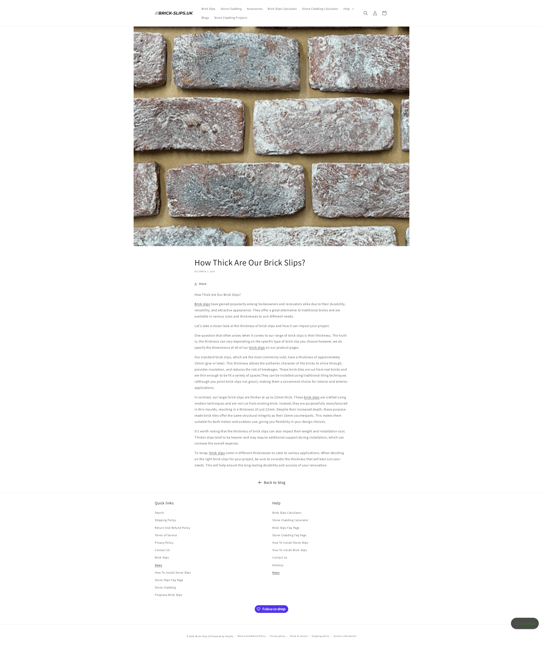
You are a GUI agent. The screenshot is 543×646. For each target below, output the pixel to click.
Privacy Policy (164, 542)
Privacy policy (277, 636)
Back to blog (274, 482)
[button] (348, 8)
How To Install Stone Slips (173, 572)
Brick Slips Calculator (287, 513)
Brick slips (202, 304)
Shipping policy (320, 636)
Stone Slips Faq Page (169, 580)
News (158, 565)
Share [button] (203, 284)
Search (159, 513)
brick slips (257, 347)
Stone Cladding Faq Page (289, 535)
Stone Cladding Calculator (290, 520)
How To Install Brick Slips (289, 550)
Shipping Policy (165, 520)
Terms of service (299, 636)
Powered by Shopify (223, 636)
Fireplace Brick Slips (168, 595)
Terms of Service (166, 535)
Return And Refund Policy (172, 528)
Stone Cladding (165, 587)
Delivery (277, 565)
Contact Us (162, 550)
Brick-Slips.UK (203, 636)
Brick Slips (162, 557)
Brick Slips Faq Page (285, 528)
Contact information (344, 636)
